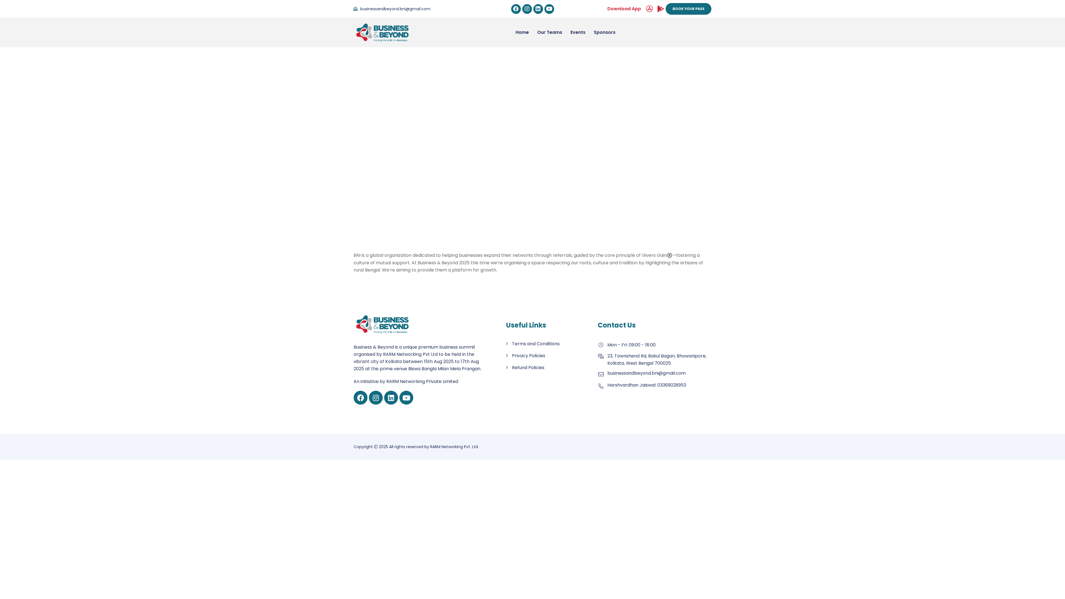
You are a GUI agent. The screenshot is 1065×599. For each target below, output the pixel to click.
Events (577, 32)
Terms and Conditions (536, 343)
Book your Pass (688, 8)
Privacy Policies (528, 355)
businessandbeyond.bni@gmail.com (395, 9)
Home (494, 161)
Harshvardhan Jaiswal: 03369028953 (646, 385)
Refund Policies (528, 367)
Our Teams (549, 32)
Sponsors (604, 32)
